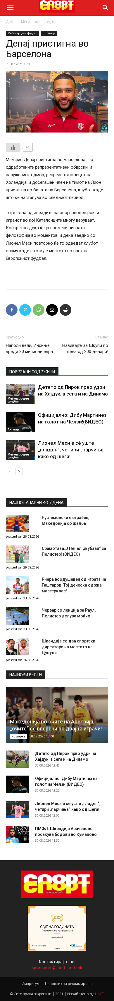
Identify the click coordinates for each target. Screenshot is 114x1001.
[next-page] (19, 471)
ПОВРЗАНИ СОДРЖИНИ (32, 372)
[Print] (65, 310)
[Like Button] (13, 147)
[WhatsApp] (38, 310)
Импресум (30, 983)
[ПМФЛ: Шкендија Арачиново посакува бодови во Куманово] (17, 834)
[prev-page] (9, 471)
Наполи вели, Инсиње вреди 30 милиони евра (29, 348)
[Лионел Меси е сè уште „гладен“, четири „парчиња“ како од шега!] (20, 450)
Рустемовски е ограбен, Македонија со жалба (65, 520)
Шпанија (49, 33)
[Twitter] (25, 310)
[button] (10, 8)
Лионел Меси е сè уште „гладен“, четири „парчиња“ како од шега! (72, 449)
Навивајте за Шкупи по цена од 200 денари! (85, 348)
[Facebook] (12, 310)
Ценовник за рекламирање (69, 983)
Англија (14, 429)
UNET (99, 993)
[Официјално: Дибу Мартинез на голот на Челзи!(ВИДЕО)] (20, 422)
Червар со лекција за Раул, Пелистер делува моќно (69, 613)
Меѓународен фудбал (39, 21)
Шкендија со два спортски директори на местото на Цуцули (68, 647)
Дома (10, 21)
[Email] (52, 310)
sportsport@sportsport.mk (57, 967)
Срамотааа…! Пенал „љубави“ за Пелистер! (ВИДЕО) (74, 551)
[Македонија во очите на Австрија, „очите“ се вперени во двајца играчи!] (57, 715)
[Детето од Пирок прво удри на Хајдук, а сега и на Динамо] (20, 394)
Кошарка (18, 736)
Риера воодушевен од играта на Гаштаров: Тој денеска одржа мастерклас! (74, 585)
